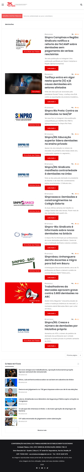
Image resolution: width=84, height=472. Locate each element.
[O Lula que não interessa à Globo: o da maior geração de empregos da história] (11, 412)
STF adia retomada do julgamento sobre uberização (40, 419)
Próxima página (72, 355)
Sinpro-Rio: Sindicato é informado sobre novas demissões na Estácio (59, 230)
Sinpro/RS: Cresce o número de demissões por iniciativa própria (61, 326)
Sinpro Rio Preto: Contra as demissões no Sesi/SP (61, 112)
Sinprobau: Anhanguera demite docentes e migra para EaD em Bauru (61, 260)
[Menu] (3, 5)
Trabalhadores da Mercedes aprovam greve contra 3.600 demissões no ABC (61, 291)
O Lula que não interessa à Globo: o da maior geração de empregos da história (47, 410)
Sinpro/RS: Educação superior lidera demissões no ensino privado (61, 141)
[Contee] (17, 5)
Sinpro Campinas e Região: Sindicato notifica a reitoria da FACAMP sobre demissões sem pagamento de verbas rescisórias (62, 46)
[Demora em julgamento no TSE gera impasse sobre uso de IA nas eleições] (11, 392)
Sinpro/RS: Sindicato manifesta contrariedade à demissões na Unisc (61, 171)
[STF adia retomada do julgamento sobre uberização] (11, 422)
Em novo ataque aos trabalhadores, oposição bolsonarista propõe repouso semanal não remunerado (46, 371)
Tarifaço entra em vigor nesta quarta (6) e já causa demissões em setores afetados (60, 82)
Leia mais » (51, 68)
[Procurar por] (81, 5)
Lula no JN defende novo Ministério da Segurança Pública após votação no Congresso (49, 400)
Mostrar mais (42, 430)
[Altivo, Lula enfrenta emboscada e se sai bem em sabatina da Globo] (11, 383)
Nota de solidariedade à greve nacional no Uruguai (41, 16)
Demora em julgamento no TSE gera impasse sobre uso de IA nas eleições (48, 389)
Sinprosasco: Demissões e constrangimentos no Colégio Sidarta (61, 200)
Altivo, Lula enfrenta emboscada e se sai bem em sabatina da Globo (46, 380)
